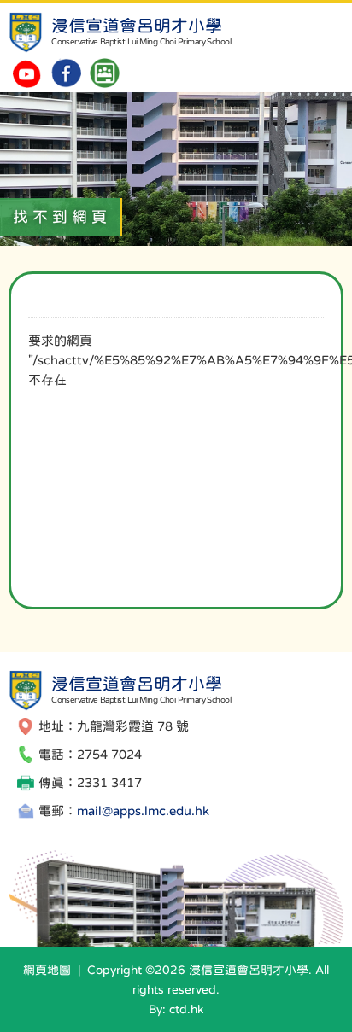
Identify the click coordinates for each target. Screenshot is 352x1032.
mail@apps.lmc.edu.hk (143, 810)
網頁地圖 (47, 970)
